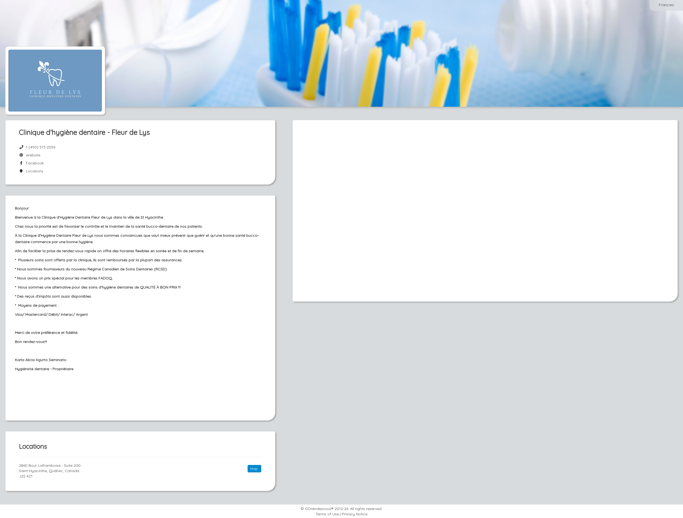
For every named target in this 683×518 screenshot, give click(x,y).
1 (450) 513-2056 (40, 147)
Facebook (34, 163)
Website (32, 155)
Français (666, 4)
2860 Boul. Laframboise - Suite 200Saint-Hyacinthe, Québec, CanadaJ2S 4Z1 (50, 471)
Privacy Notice (354, 514)
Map (254, 468)
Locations (33, 171)
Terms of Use (327, 514)
